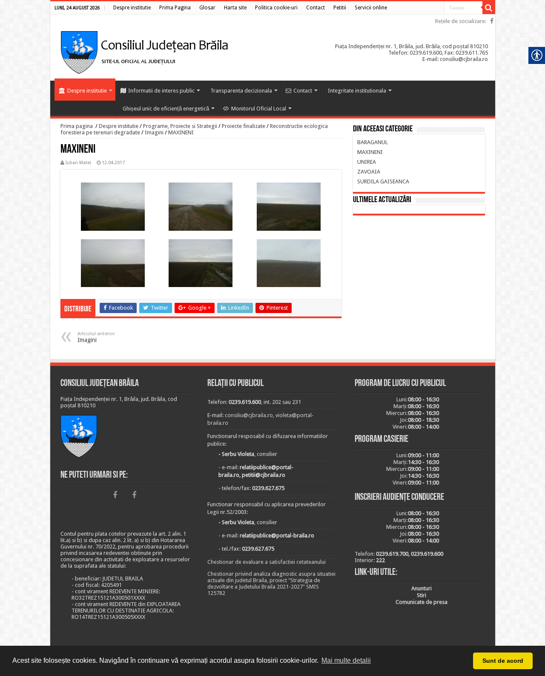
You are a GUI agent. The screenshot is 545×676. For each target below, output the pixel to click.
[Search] (488, 7)
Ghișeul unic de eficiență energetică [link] (166, 108)
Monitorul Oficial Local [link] (258, 108)
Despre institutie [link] (87, 90)
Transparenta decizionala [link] (241, 90)
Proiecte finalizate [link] (243, 126)
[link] (132, 7)
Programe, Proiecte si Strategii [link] (180, 126)
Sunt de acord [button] (502, 660)
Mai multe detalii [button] (346, 660)
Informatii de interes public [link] (161, 90)
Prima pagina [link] (76, 126)
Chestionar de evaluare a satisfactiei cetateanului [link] (266, 562)
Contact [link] (302, 90)
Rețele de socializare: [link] (460, 21)
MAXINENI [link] (181, 132)
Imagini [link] (154, 132)
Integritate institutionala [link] (357, 90)
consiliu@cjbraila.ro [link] (249, 415)
